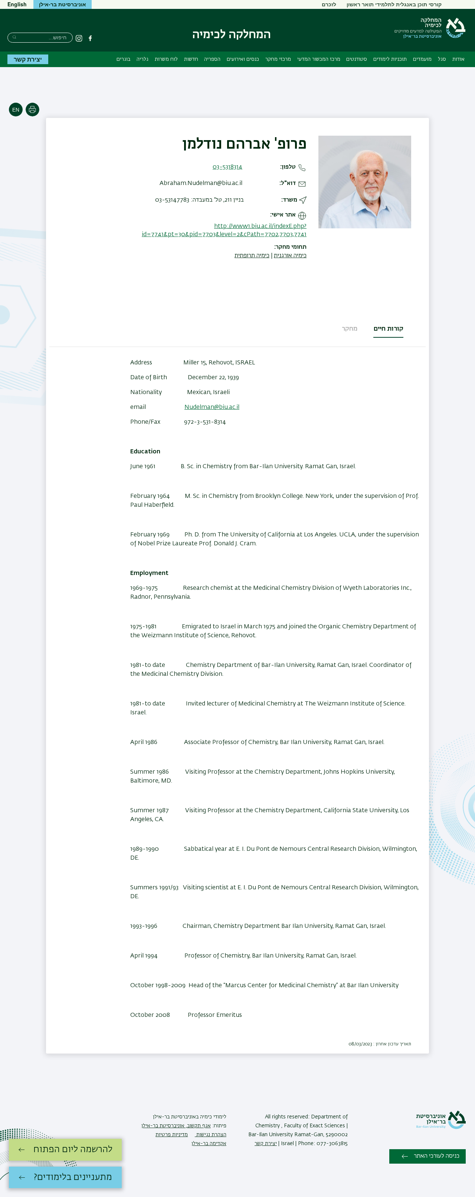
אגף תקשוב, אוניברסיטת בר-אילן (176, 1125)
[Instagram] (79, 38)
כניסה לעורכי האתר (436, 1156)
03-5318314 (227, 167)
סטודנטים (356, 59)
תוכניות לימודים (390, 59)
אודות (458, 59)
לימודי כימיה (212, 1117)
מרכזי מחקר (278, 59)
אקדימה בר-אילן (208, 1143)
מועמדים (422, 59)
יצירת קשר (28, 59)
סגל (442, 59)
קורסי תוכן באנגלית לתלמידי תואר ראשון (394, 4)
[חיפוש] (14, 36)
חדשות (191, 59)
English (17, 4)
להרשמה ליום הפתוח (72, 1149)
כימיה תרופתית (252, 256)
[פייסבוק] (90, 38)
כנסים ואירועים (243, 59)
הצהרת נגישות (210, 1134)
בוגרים (123, 59)
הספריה (212, 59)
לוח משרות (166, 59)
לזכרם (329, 4)
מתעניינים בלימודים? (73, 1177)
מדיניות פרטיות (171, 1134)
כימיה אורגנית (290, 256)
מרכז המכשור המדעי (318, 59)
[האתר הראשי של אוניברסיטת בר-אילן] (441, 1127)
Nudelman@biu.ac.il (211, 407)
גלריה (142, 59)
